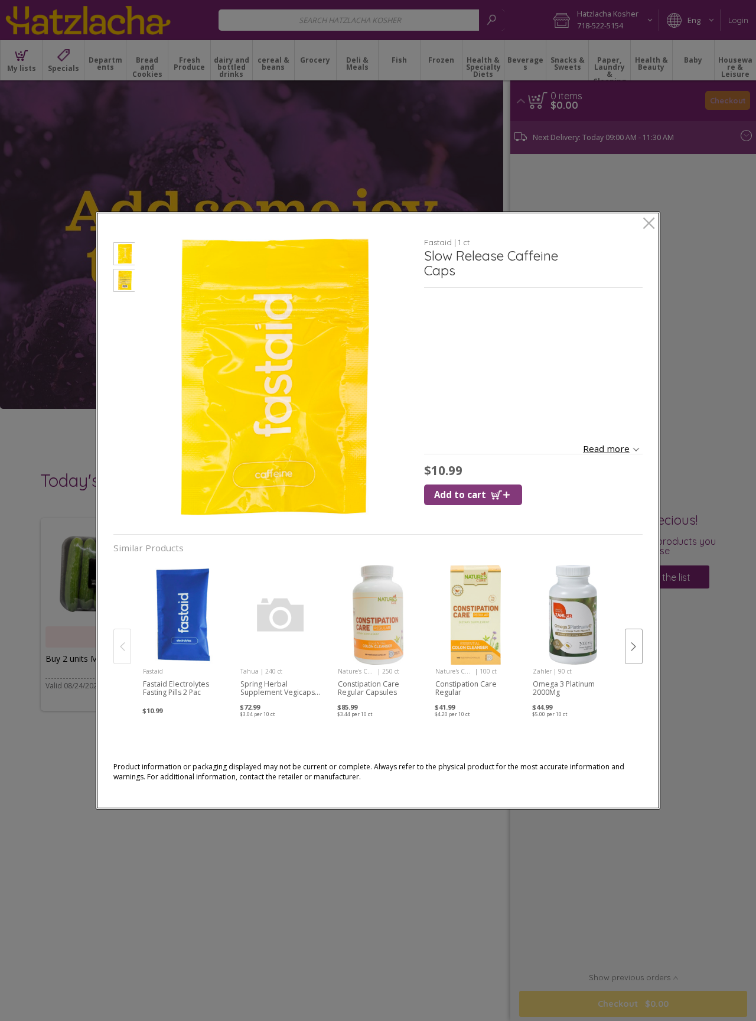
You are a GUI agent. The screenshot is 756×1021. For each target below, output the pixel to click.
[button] (124, 255)
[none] (183, 634)
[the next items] (634, 646)
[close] (649, 224)
